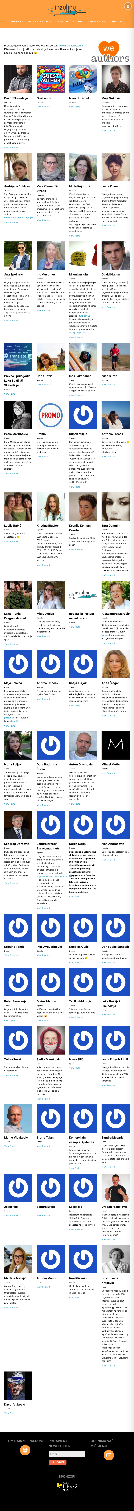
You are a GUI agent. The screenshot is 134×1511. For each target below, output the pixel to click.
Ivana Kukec (110, 186)
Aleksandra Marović (116, 613)
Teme (60, 21)
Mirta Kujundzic (80, 186)
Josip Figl (11, 1206)
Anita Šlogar (110, 683)
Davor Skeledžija (16, 98)
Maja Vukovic (111, 98)
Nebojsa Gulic (79, 946)
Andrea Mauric (47, 1278)
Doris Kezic (44, 376)
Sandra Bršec (46, 1206)
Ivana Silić (76, 1059)
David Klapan (111, 274)
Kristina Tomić (14, 946)
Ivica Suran (109, 376)
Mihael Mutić (111, 764)
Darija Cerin (77, 844)
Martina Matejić (15, 1278)
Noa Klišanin (78, 1278)
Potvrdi (57, 1462)
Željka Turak (13, 1059)
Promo (41, 434)
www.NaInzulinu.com (71, 45)
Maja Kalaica (13, 683)
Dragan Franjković (114, 1206)
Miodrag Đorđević (16, 844)
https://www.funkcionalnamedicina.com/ (56, 876)
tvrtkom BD (85, 315)
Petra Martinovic (16, 434)
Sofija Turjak (78, 683)
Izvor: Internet (79, 98)
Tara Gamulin (111, 525)
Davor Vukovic (14, 1404)
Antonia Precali (112, 434)
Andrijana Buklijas (17, 186)
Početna (17, 21)
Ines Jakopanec (80, 376)
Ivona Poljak (12, 764)
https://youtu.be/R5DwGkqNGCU (20, 217)
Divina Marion (46, 1001)
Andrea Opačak (47, 683)
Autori (78, 21)
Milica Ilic (75, 1206)
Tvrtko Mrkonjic (80, 1001)
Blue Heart (16, 721)
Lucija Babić (12, 525)
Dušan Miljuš (78, 434)
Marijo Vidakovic (16, 1137)
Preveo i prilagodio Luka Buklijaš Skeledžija (17, 380)
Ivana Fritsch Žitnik (115, 1059)
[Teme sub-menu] (67, 21)
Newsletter (97, 21)
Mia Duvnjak (45, 613)
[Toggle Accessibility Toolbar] (128, 6)
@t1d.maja (9, 717)
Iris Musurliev (46, 274)
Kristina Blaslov (48, 525)
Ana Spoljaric (13, 274)
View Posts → (11, 147)
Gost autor (44, 98)
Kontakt (116, 21)
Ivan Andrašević (113, 844)
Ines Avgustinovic (49, 946)
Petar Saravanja (15, 1001)
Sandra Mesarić (113, 1137)
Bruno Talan (45, 1137)
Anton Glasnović (81, 764)
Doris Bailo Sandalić (116, 946)
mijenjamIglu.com (77, 332)
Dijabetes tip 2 (39, 21)
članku (105, 635)
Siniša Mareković (49, 1059)
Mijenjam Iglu (78, 274)
